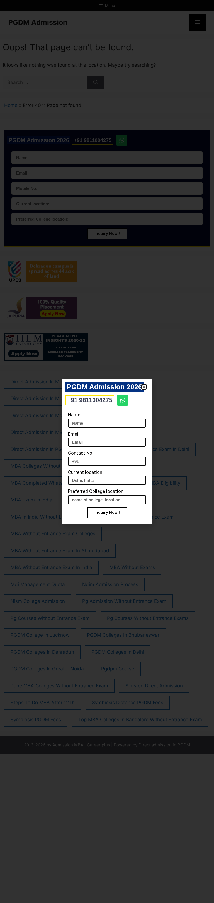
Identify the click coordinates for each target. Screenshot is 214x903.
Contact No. (80, 453)
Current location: (85, 472)
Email (73, 434)
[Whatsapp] (122, 400)
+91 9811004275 (89, 399)
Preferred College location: (96, 491)
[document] (107, 451)
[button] (144, 387)
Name (74, 414)
